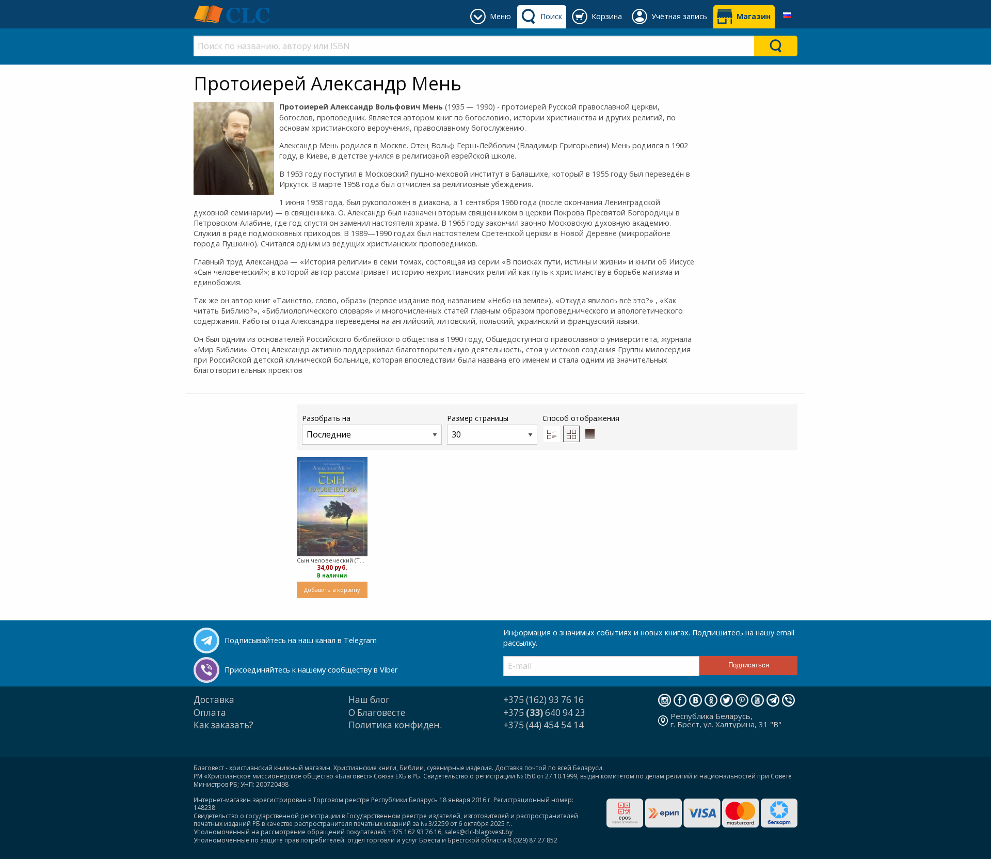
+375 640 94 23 (544, 713)
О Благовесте (376, 713)
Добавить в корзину (332, 590)
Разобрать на (326, 418)
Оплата (210, 713)
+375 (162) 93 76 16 (543, 700)
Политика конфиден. (395, 725)
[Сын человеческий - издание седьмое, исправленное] (332, 506)
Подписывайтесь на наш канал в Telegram (301, 640)
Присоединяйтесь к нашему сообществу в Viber (311, 670)
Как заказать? (223, 725)
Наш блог (369, 700)
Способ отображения (580, 418)
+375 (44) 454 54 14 (543, 725)
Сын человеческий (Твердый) (332, 560)
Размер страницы (477, 418)
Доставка (214, 700)
